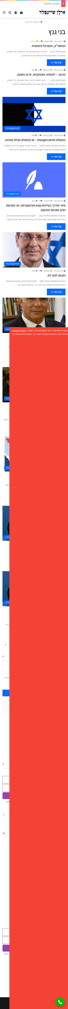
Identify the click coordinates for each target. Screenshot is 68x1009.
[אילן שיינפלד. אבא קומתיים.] (52, 12)
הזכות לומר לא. (56, 275)
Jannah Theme (18, 330)
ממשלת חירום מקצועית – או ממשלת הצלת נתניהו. (35, 140)
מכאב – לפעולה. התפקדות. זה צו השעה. (41, 74)
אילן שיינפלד (58, 41)
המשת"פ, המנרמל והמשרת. (48, 46)
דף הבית (36, 22)
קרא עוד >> (56, 62)
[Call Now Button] (60, 1002)
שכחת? (7, 677)
